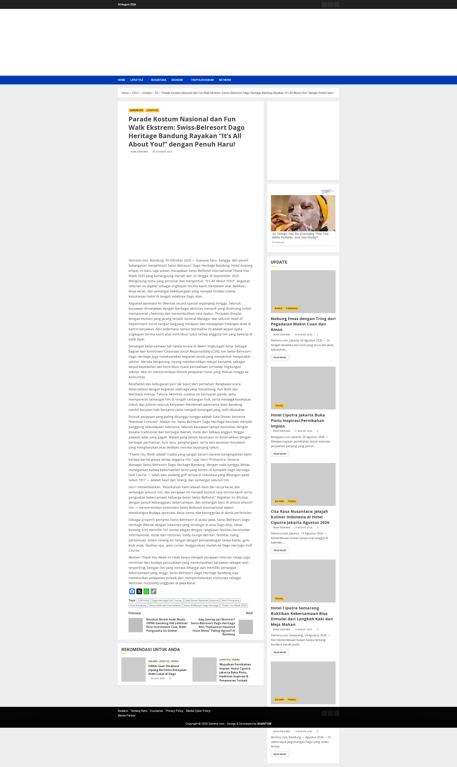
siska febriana (139, 151)
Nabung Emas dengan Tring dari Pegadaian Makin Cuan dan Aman (303, 324)
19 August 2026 (303, 527)
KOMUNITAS (136, 110)
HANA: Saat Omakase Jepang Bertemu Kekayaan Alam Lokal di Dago (167, 670)
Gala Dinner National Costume (202, 600)
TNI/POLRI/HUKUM (202, 80)
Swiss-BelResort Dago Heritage (201, 605)
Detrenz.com (216, 723)
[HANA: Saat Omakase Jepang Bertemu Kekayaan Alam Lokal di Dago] (133, 669)
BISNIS (278, 308)
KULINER (152, 661)
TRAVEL (174, 661)
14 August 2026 (303, 731)
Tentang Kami (138, 711)
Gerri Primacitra (230, 600)
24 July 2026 (158, 678)
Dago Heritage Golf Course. (167, 600)
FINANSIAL (292, 308)
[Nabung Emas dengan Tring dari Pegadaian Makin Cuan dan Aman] (303, 291)
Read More (280, 357)
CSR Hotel (143, 600)
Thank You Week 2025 (234, 605)
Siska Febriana (281, 334)
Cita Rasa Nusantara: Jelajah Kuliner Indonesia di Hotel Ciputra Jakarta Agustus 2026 (300, 517)
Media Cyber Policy (198, 711)
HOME (121, 80)
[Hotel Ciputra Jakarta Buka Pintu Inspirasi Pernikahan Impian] (303, 388)
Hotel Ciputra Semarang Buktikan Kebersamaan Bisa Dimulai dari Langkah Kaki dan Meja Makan (302, 616)
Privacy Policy (175, 711)
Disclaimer (156, 711)
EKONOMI (177, 80)
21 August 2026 (303, 431)
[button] (337, 80)
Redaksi (123, 711)
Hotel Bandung (138, 605)
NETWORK (225, 80)
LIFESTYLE (136, 80)
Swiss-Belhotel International (165, 605)
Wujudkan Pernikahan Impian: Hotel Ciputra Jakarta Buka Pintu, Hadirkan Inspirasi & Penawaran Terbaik (235, 672)
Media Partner (126, 715)
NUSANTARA (158, 80)
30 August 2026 (303, 334)
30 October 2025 (162, 151)
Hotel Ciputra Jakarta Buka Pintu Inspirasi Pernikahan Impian (298, 420)
